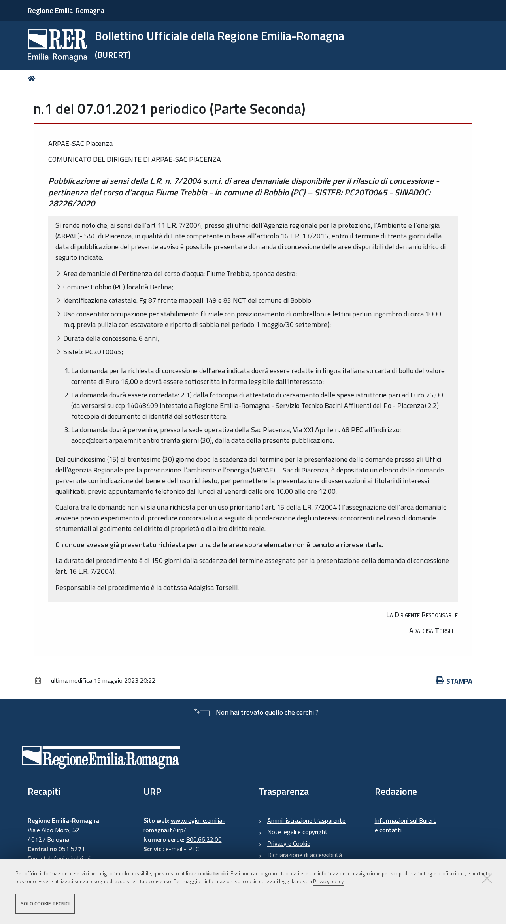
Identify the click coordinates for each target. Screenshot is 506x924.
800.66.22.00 (204, 839)
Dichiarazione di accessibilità (304, 855)
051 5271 (72, 849)
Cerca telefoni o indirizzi (59, 858)
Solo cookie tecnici (45, 903)
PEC (193, 849)
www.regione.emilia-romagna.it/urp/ (184, 825)
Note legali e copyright (297, 832)
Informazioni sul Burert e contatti (405, 825)
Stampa (459, 681)
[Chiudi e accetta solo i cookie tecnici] (487, 878)
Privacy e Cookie (288, 843)
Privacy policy (328, 882)
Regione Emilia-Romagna (66, 10)
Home (33, 78)
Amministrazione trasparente (306, 820)
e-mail (174, 849)
